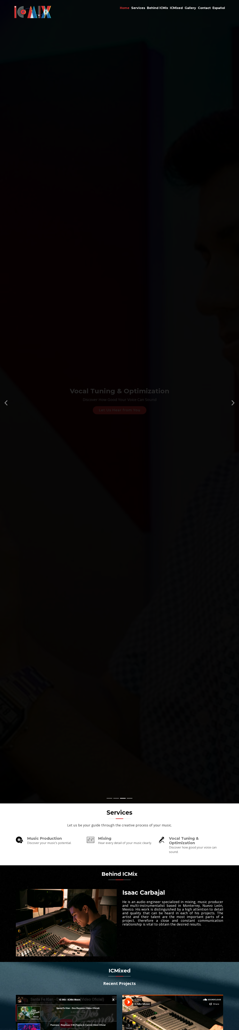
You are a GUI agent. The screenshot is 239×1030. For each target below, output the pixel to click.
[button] (6, 401)
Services (138, 8)
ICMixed (176, 8)
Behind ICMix (157, 8)
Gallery (190, 8)
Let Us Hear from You (119, 410)
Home (124, 8)
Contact (204, 8)
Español (218, 8)
